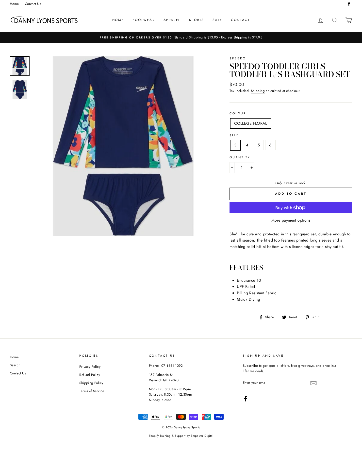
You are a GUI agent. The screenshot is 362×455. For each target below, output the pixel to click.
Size (234, 135)
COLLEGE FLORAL (250, 123)
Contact (240, 20)
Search (15, 365)
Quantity (240, 157)
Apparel (172, 20)
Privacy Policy (89, 366)
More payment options (290, 220)
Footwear (143, 20)
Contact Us (33, 3)
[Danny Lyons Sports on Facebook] (246, 399)
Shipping (258, 90)
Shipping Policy (91, 382)
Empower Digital (202, 436)
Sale (217, 20)
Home (14, 3)
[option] (181, 37)
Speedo (238, 58)
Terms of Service (91, 390)
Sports (196, 20)
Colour (238, 113)
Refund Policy (89, 374)
